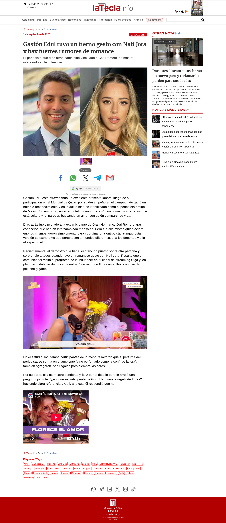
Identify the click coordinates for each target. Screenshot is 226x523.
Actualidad (28, 19)
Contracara (154, 19)
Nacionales (74, 19)
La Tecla (39, 29)
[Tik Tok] (133, 489)
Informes (42, 19)
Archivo (138, 19)
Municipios (90, 19)
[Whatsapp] (93, 489)
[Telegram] (101, 489)
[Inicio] (24, 4)
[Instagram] (125, 489)
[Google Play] (186, 11)
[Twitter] (117, 489)
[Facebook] (109, 489)
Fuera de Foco (122, 19)
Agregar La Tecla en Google (87, 189)
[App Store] (182, 11)
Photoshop (105, 19)
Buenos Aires (58, 19)
